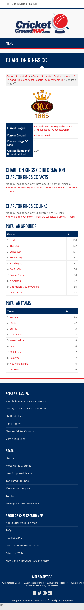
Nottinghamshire (19, 363)
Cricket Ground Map (18, 76)
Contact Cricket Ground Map (22, 545)
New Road (15, 281)
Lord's (13, 240)
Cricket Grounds (41, 76)
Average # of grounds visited (22, 503)
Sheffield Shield (15, 416)
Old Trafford (16, 269)
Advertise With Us (16, 553)
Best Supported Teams (19, 473)
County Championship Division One (26, 401)
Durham (15, 369)
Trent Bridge (16, 257)
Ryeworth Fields (42, 135)
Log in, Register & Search (21, 4)
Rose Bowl (16, 292)
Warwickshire (17, 340)
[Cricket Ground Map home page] (42, 36)
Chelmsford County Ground (24, 286)
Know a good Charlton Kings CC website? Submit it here (40, 216)
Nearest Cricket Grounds (20, 431)
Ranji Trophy (13, 423)
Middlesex (15, 352)
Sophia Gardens (18, 275)
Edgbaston (15, 251)
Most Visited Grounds (18, 465)
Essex (13, 323)
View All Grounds (15, 439)
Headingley (16, 263)
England (58, 76)
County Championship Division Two (26, 408)
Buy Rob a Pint (14, 538)
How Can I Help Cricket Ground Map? (27, 560)
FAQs (9, 530)
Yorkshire (15, 317)
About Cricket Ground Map (21, 522)
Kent (12, 346)
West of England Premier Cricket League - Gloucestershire (40, 78)
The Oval (14, 246)
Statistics (11, 458)
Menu (9, 43)
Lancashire (16, 334)
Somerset (15, 358)
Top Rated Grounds (17, 481)
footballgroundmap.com (60, 600)
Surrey (13, 328)
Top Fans (11, 496)
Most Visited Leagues (18, 488)
